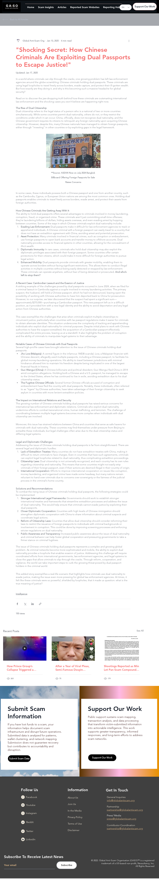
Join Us (72, 804)
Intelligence (21, 593)
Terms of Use (75, 823)
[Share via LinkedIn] (32, 603)
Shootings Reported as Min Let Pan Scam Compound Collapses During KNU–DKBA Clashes (121, 667)
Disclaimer (73, 830)
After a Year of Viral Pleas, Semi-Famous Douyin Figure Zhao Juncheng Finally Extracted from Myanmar (72, 667)
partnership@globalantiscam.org (125, 809)
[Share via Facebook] (17, 603)
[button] (46, 6)
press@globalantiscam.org (121, 818)
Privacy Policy (75, 817)
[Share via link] (40, 603)
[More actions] (129, 41)
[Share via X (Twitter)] (24, 603)
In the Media (75, 810)
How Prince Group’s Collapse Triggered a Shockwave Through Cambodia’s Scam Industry (24, 667)
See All (140, 630)
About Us (73, 797)
